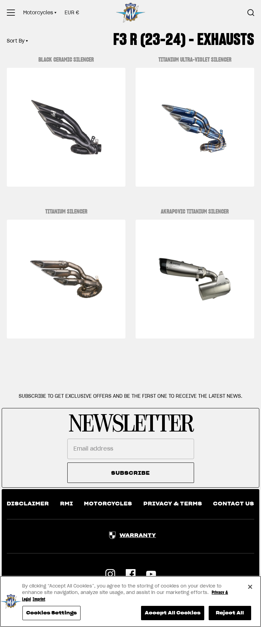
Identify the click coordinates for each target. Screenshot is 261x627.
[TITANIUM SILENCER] (66, 279)
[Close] (250, 586)
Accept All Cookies (173, 613)
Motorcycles (38, 13)
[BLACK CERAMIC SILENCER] (66, 127)
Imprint (39, 599)
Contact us (233, 504)
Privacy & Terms (172, 504)
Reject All (230, 613)
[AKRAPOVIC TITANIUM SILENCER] (195, 279)
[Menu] (11, 12)
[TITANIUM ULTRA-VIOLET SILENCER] (195, 127)
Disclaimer (28, 504)
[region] (130, 601)
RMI (66, 504)
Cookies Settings (51, 613)
